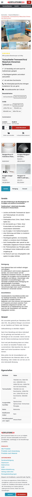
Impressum (5, 462)
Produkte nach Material (9, 453)
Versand (24, 189)
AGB (2, 467)
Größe (4, 101)
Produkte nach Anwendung (10, 451)
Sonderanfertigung (7, 460)
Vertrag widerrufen (7, 472)
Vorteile (5, 189)
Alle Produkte (5, 449)
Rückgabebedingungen (9, 474)
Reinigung (15, 189)
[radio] (8, 97)
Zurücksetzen (6, 117)
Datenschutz (5, 465)
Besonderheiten (7, 93)
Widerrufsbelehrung (7, 469)
